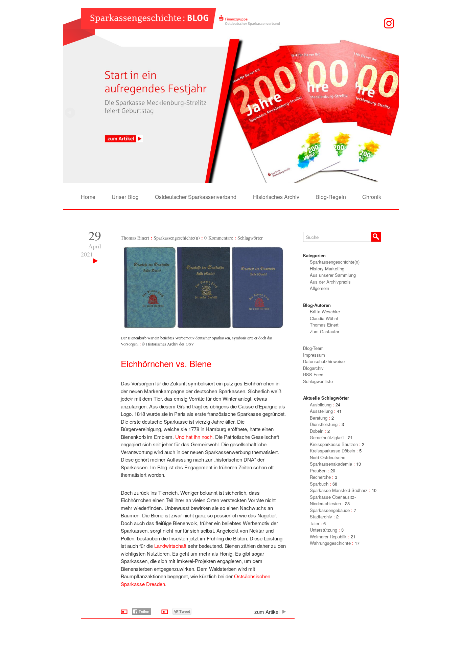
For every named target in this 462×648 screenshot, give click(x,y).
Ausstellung (321, 411)
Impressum (314, 355)
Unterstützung (323, 530)
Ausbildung (320, 404)
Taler (314, 523)
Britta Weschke (325, 311)
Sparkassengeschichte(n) (177, 237)
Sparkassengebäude (330, 510)
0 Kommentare (218, 237)
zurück (392, 112)
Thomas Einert (135, 237)
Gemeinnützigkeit (327, 437)
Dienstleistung (324, 424)
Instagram (389, 23)
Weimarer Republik (328, 536)
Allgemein (319, 288)
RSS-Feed (313, 374)
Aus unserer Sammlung (333, 275)
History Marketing (327, 268)
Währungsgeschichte (330, 543)
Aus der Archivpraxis (330, 281)
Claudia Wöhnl (324, 318)
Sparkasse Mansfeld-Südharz (339, 490)
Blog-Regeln (331, 197)
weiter (70, 112)
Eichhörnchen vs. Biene (166, 363)
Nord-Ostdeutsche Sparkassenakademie (331, 460)
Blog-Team (313, 348)
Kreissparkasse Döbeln (332, 450)
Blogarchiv (313, 368)
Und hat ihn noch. (194, 436)
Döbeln (316, 431)
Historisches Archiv (276, 197)
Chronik (371, 197)
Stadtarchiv (321, 516)
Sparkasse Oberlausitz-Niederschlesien (333, 500)
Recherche (320, 477)
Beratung (318, 418)
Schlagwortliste (318, 381)
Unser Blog (125, 197)
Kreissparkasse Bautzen (334, 444)
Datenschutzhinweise (324, 361)
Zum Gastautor (324, 331)
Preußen (318, 470)
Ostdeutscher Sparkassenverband (195, 197)
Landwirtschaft (170, 545)
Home (88, 197)
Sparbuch (319, 484)
